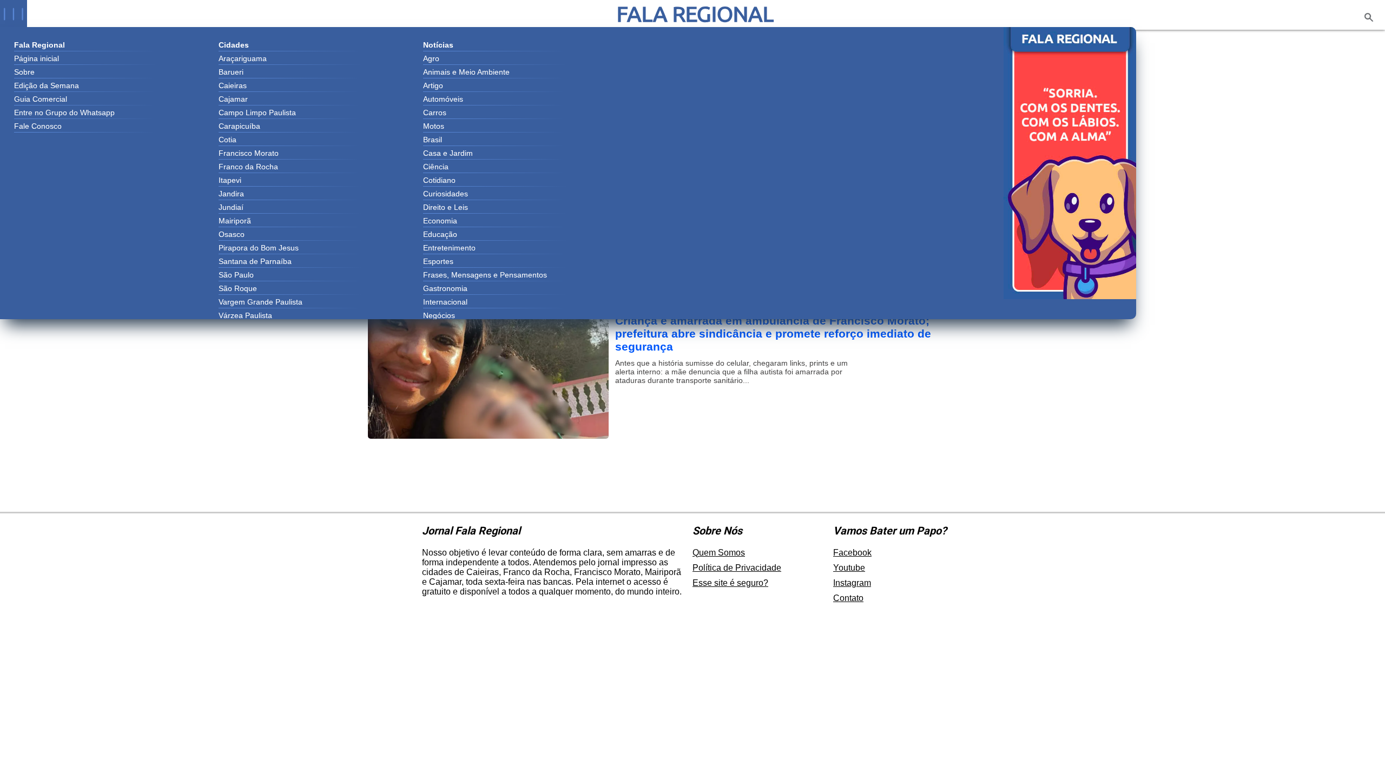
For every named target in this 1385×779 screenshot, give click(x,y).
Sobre (24, 72)
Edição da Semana (46, 85)
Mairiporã (235, 220)
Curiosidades (445, 193)
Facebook (852, 552)
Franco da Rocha (248, 166)
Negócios (439, 315)
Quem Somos (718, 552)
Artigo (433, 85)
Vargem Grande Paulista (260, 302)
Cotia (227, 139)
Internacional (445, 302)
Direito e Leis (445, 207)
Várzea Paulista (245, 315)
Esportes (438, 261)
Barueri (231, 72)
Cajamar (233, 99)
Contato (848, 598)
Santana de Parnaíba (255, 261)
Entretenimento (449, 247)
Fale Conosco (38, 126)
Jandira (231, 193)
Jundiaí (231, 207)
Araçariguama (243, 58)
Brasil (432, 139)
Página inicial (36, 58)
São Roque (238, 288)
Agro (431, 58)
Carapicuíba (239, 126)
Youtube (849, 567)
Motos (433, 126)
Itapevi (230, 180)
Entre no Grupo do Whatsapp (64, 112)
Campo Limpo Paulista (257, 112)
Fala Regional (695, 14)
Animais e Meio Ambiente (466, 72)
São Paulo (236, 274)
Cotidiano (439, 180)
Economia (440, 220)
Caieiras (233, 85)
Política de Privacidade (736, 567)
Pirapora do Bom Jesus (259, 247)
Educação (440, 234)
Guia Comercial (40, 99)
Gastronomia (445, 288)
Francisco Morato (249, 153)
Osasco (232, 234)
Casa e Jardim (448, 153)
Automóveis (443, 99)
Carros (434, 112)
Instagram (852, 582)
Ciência (436, 166)
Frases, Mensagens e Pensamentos (485, 274)
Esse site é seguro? (730, 582)
